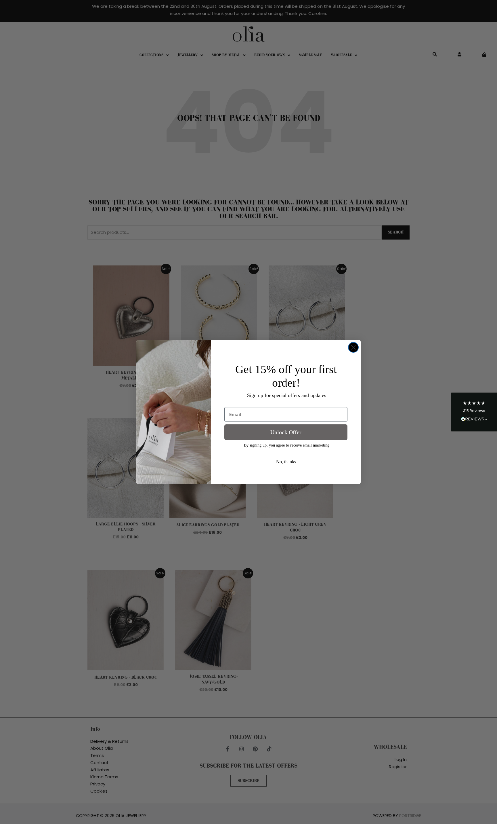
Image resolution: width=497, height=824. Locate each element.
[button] (474, 412)
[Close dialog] (353, 347)
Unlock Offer (285, 432)
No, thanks (286, 461)
